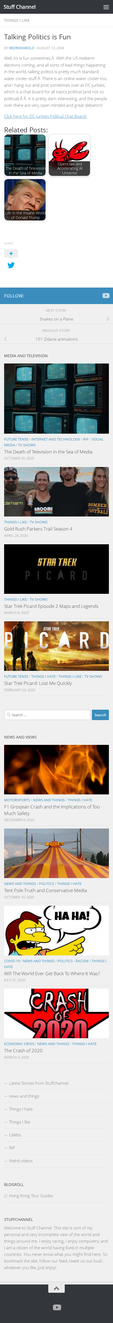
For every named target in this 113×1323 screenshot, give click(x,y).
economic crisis (19, 1043)
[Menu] (106, 7)
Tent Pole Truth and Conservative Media (45, 890)
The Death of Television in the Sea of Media (48, 452)
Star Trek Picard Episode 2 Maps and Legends (51, 606)
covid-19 (12, 960)
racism (82, 960)
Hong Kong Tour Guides (31, 1195)
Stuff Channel (20, 6)
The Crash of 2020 (23, 1050)
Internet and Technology (55, 439)
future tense (16, 439)
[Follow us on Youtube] (105, 295)
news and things (49, 799)
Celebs (15, 1135)
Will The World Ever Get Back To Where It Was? (52, 973)
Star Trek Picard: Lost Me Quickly (38, 683)
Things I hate (43, 676)
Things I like (17, 20)
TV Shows (27, 444)
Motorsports (17, 799)
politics (46, 883)
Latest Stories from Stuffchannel (38, 1083)
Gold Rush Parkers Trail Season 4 (38, 529)
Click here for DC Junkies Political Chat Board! (45, 116)
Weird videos (21, 1160)
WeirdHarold (21, 47)
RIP (86, 439)
